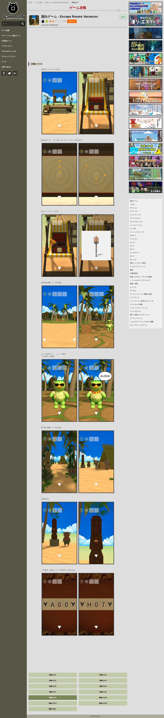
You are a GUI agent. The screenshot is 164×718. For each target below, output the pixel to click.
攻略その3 (52, 680)
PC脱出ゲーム (7, 41)
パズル (132, 204)
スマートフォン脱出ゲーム (11, 35)
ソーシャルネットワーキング (140, 280)
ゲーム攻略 (5, 30)
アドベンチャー (135, 218)
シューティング (135, 215)
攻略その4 (103, 680)
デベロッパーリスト (9, 56)
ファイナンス (134, 297)
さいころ (133, 259)
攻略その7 (52, 692)
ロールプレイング (136, 221)
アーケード (134, 211)
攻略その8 (103, 692)
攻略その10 (103, 697)
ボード (132, 249)
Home (30, 2)
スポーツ (133, 235)
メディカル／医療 (136, 304)
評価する (72, 21)
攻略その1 (52, 675)
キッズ (132, 242)
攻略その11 (53, 703)
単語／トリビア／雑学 (138, 263)
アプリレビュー (7, 46)
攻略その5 (52, 686)
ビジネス (133, 290)
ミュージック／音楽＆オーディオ (141, 301)
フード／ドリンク (136, 318)
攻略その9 (75, 2)
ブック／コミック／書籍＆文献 (141, 294)
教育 (131, 270)
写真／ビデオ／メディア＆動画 (141, 277)
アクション (134, 208)
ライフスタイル (135, 311)
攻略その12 (103, 703)
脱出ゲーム (134, 201)
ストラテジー (134, 253)
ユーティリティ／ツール (138, 308)
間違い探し (53, 709)
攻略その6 (103, 686)
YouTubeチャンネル (9, 51)
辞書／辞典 (134, 284)
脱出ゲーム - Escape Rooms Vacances (57, 2)
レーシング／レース (137, 232)
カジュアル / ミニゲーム (138, 325)
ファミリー (134, 239)
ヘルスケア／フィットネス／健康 (141, 322)
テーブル (133, 228)
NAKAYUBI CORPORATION (49, 25)
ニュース (133, 287)
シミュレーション (136, 225)
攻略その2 (103, 675)
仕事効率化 (134, 273)
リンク (4, 62)
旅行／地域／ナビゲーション (140, 315)
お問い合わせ (6, 67)
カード (132, 256)
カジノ (132, 246)
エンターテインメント (138, 266)
